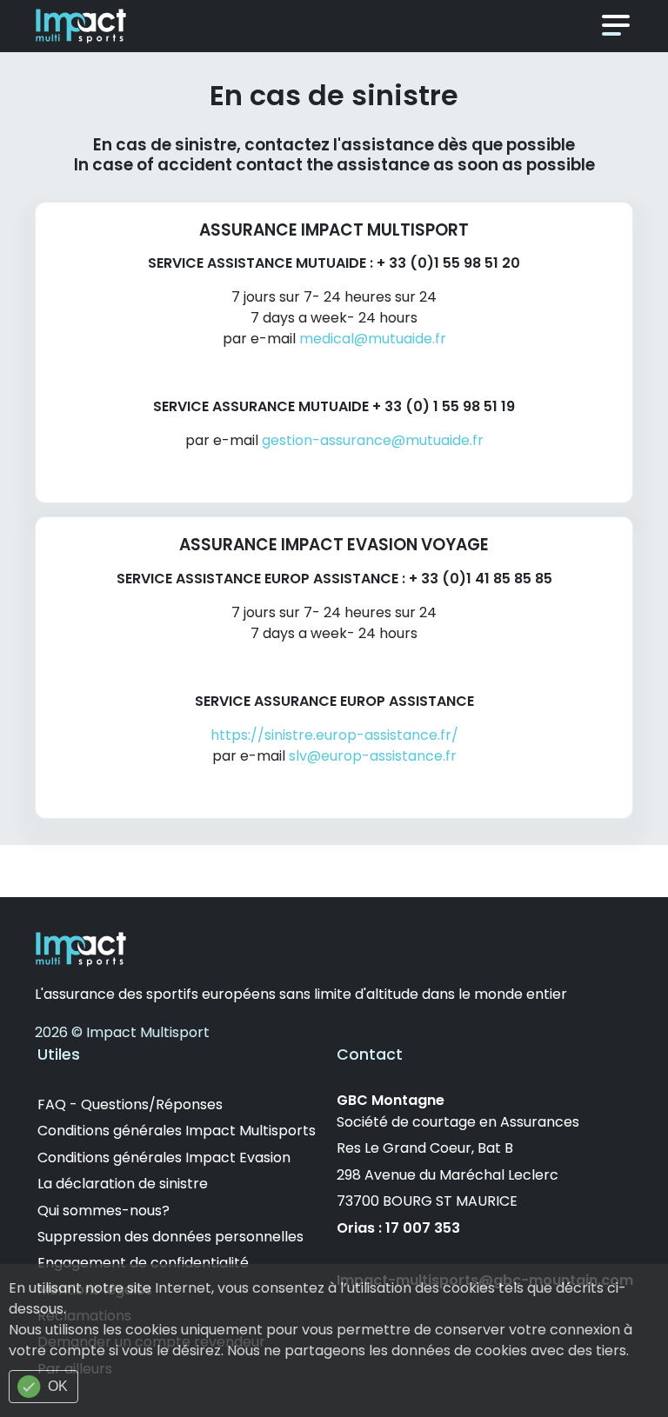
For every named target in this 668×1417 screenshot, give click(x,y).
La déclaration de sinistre (122, 1184)
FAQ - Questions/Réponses (130, 1104)
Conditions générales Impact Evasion (164, 1158)
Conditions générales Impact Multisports (176, 1131)
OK (58, 1386)
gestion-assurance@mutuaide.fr (373, 440)
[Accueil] (81, 25)
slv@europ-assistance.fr (373, 756)
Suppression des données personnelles (170, 1237)
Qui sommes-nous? (103, 1211)
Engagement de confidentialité (143, 1263)
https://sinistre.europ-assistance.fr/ (334, 735)
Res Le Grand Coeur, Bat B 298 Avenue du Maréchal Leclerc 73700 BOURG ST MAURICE (447, 1174)
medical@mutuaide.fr (372, 339)
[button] (615, 26)
